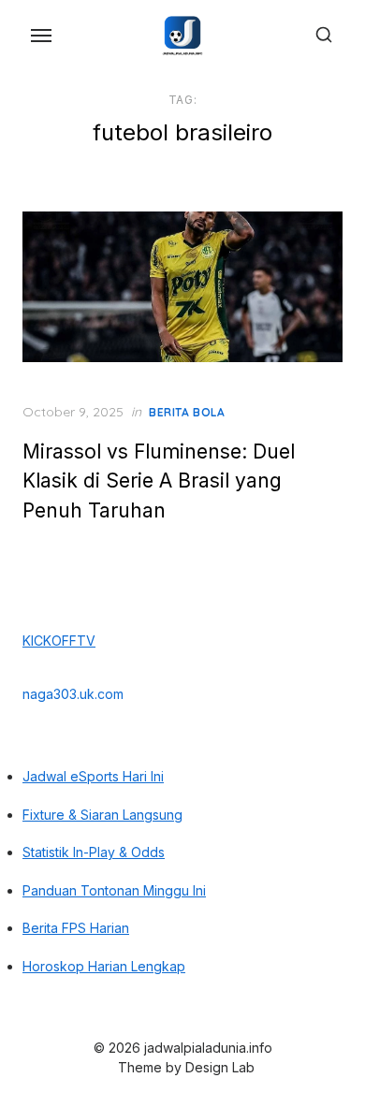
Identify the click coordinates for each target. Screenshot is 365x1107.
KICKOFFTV (58, 640)
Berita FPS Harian (75, 928)
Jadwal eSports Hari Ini (93, 776)
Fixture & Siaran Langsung (102, 815)
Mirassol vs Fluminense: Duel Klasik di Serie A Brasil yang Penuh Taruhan (158, 481)
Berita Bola (187, 412)
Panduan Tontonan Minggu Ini (114, 890)
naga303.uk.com (73, 694)
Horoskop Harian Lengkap (103, 966)
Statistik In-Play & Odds (93, 852)
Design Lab (220, 1067)
